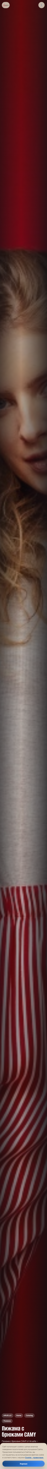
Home (18, 1415)
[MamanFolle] (6, 5)
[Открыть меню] (41, 5)
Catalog (29, 1415)
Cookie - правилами (34, 1457)
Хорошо (23, 1463)
